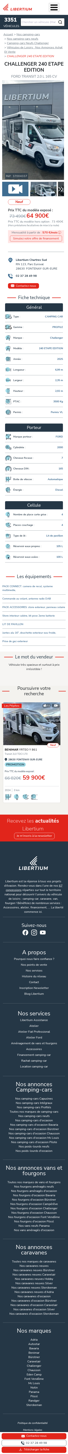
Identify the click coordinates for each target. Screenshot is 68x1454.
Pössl (34, 1396)
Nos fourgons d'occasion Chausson (34, 1213)
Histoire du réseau (34, 976)
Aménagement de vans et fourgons (34, 1043)
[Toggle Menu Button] (54, 7)
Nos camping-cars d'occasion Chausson (34, 1133)
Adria (34, 1340)
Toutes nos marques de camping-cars (34, 1112)
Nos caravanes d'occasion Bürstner (34, 1301)
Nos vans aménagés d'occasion (34, 1230)
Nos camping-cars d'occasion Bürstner (34, 1129)
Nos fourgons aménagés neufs (34, 1187)
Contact (34, 982)
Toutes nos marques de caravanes (34, 1262)
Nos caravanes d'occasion (34, 1296)
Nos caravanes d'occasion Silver (34, 1309)
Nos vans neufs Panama (34, 1226)
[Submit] (60, 22)
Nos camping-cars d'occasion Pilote (34, 1142)
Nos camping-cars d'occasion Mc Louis (34, 1138)
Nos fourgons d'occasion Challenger (34, 1208)
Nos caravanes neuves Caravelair (34, 1275)
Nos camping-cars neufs (34, 1116)
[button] (61, 189)
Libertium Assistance (34, 1020)
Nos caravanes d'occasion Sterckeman (34, 1314)
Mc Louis (34, 1383)
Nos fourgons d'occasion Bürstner (34, 1200)
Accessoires (34, 1049)
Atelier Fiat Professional (34, 1032)
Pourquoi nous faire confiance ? (34, 959)
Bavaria (34, 1348)
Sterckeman (34, 1405)
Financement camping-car (34, 1055)
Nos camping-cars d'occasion (34, 1120)
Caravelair (34, 1361)
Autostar (34, 1344)
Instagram (34, 932)
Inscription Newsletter (34, 988)
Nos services (34, 971)
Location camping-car (34, 1067)
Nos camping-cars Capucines (34, 1099)
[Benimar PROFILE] (31, 723)
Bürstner (34, 1357)
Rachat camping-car (34, 1061)
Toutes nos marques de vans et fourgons (34, 1182)
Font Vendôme (34, 1379)
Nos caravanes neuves (34, 1266)
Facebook (25, 932)
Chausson (34, 1370)
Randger (34, 1401)
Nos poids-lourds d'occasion (34, 1151)
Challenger (34, 1366)
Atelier (34, 1026)
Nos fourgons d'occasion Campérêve (34, 1204)
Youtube (43, 933)
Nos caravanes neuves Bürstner (34, 1270)
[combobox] (43, 22)
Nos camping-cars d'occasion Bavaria (34, 1125)
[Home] (19, 7)
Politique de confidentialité (33, 1423)
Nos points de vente (34, 965)
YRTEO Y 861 (21, 750)
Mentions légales (32, 1430)
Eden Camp (34, 1375)
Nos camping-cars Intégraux (34, 1103)
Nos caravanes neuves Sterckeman (34, 1288)
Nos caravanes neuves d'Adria (34, 1292)
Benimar (34, 1353)
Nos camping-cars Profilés (34, 1107)
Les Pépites (11, 706)
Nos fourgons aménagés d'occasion (34, 1191)
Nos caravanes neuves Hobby (34, 1279)
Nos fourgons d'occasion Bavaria (34, 1195)
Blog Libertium (34, 994)
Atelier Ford (34, 1038)
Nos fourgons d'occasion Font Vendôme (34, 1217)
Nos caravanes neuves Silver (34, 1283)
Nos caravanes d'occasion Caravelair (34, 1305)
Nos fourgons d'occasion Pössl (34, 1221)
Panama (34, 1392)
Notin (34, 1388)
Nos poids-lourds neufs (34, 1147)
